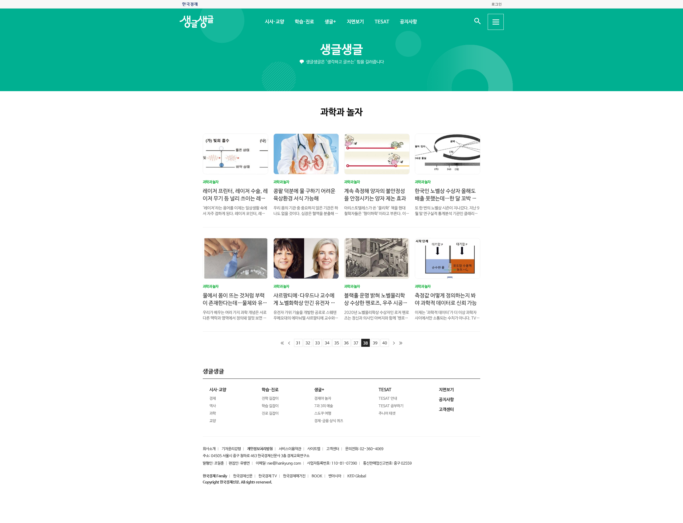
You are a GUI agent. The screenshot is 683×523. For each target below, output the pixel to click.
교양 (212, 421)
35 (336, 343)
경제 (212, 398)
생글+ (330, 22)
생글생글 (341, 50)
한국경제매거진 (294, 476)
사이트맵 (313, 449)
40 (384, 343)
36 (346, 343)
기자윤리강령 (231, 449)
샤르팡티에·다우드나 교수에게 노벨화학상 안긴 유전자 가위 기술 (304, 302)
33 (317, 343)
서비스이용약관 (290, 449)
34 (327, 343)
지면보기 (355, 22)
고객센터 (332, 449)
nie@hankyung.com (284, 463)
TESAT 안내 (388, 398)
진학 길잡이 (270, 398)
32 (307, 343)
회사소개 (209, 449)
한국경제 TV (268, 476)
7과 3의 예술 (323, 406)
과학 (212, 413)
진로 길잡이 (270, 413)
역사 (212, 406)
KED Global (356, 476)
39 (375, 343)
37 (356, 343)
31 (298, 343)
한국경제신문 (242, 476)
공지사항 (408, 22)
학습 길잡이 (270, 406)
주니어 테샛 (387, 413)
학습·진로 (304, 22)
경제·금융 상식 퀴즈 (328, 421)
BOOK (317, 476)
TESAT (381, 22)
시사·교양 (274, 22)
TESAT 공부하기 (391, 406)
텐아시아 (334, 476)
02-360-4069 (371, 449)
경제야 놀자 (322, 398)
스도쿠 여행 (322, 413)
